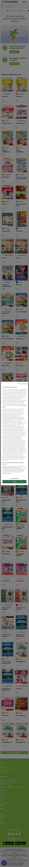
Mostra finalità (14, 478)
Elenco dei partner (6, 473)
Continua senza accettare (22, 383)
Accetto (14, 481)
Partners (20, 422)
